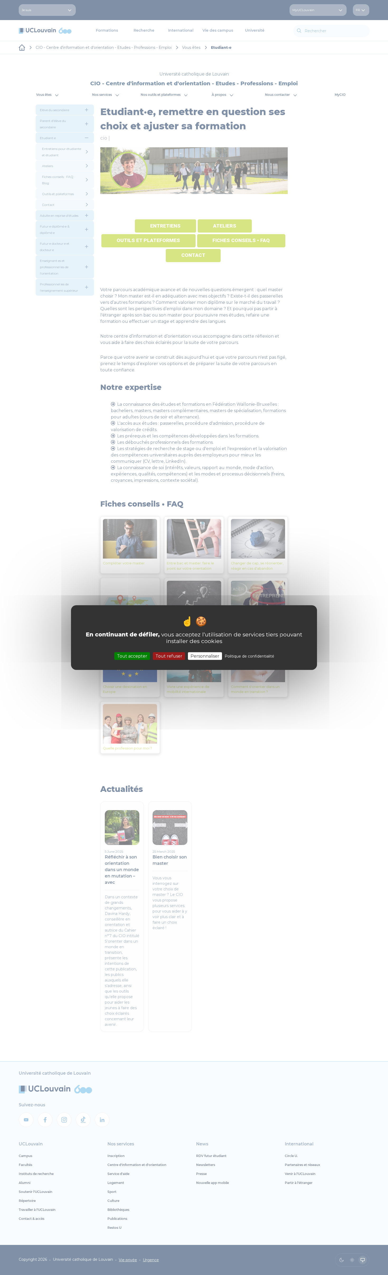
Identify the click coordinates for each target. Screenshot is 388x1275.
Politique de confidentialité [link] (249, 656)
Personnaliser (205, 655)
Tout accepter (132, 655)
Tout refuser (168, 655)
